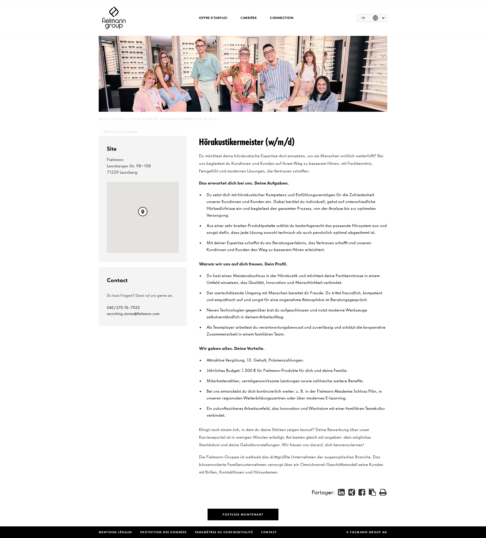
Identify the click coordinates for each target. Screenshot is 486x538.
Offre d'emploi (213, 18)
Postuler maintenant (243, 514)
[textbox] (372, 17)
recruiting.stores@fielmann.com (133, 313)
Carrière (248, 18)
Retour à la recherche (121, 132)
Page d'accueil (112, 119)
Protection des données (163, 532)
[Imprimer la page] (383, 492)
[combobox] (372, 18)
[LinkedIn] (342, 492)
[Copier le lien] (373, 492)
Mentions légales (115, 532)
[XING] (352, 492)
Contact (269, 532)
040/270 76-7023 (123, 307)
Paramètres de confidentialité (224, 532)
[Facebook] (362, 492)
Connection (281, 18)
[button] (143, 211)
